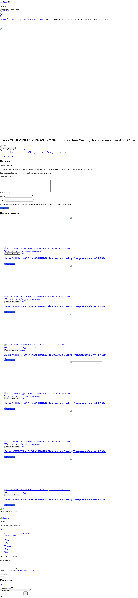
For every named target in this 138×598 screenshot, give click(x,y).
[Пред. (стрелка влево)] (1, 576)
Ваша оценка (5, 177)
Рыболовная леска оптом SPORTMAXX (17, 534)
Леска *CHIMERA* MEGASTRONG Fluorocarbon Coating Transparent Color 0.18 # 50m (55, 354)
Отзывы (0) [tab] (8, 156)
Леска (19, 19)
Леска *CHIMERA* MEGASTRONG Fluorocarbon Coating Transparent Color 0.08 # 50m (55, 403)
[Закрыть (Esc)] (7, 574)
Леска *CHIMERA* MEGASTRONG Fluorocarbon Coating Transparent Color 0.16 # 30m (55, 451)
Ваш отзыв (4, 192)
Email (2, 200)
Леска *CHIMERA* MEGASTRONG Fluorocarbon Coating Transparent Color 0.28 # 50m (55, 258)
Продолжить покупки (26, 570)
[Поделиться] (5, 574)
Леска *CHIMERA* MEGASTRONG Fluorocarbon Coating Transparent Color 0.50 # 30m (55, 499)
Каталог (11, 19)
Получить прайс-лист (8, 148)
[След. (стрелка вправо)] (3, 576)
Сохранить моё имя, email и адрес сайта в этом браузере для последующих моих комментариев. (38, 204)
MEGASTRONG (30, 19)
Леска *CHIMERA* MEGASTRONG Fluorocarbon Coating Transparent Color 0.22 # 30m (55, 306)
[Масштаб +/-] (1, 574)
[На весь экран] (3, 574)
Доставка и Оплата (10, 536)
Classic (41, 19)
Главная (3, 19)
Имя (2, 196)
